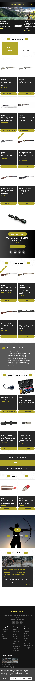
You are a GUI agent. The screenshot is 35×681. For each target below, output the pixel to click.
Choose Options (9, 94)
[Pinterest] (23, 252)
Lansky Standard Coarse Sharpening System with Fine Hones (26, 401)
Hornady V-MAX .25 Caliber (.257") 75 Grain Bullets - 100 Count (8, 502)
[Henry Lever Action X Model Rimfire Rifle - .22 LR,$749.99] (26, 177)
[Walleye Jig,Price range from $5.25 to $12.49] (8, 386)
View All (26, 649)
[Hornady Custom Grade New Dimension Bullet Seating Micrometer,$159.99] (26, 488)
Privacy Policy (14, 675)
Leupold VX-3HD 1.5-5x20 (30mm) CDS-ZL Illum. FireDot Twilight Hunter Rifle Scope (8, 438)
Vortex (26, 642)
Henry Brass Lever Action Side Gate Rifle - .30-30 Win (26, 155)
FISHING (15, 638)
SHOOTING (16, 641)
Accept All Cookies (25, 678)
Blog (3, 636)
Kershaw (26, 635)
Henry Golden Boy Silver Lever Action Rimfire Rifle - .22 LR (8, 192)
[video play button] (17, 530)
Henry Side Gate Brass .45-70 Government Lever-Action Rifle (8, 289)
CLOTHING (16, 645)
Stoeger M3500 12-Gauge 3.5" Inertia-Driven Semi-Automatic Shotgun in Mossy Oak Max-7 (26, 290)
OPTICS (15, 634)
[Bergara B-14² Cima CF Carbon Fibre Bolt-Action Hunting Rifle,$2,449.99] (8, 105)
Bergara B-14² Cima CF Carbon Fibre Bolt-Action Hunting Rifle (8, 119)
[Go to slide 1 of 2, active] (16, 512)
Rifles (10, 50)
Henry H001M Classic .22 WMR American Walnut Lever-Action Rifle (8, 326)
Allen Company (28, 645)
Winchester (27, 644)
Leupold (26, 631)
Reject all (13, 678)
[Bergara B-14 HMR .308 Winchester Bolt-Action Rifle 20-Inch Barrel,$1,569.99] (26, 105)
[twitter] (13, 622)
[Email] (15, 252)
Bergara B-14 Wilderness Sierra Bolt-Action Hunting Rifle (7, 83)
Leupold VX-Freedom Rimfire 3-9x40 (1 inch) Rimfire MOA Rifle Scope (26, 326)
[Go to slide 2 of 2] (19, 512)
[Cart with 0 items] (30, 4)
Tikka (25, 640)
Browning (27, 633)
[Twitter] (19, 252)
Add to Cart (9, 166)
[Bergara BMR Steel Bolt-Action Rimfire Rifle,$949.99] (26, 68)
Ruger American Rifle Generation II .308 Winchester (8, 155)
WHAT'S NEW (17, 647)
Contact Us (5, 634)
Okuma (26, 637)
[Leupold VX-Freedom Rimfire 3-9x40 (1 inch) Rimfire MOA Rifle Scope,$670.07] (26, 311)
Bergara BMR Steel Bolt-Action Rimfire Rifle (25, 82)
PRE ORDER (16, 652)
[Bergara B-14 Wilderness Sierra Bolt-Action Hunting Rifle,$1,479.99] (8, 68)
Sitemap (4, 638)
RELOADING (16, 640)
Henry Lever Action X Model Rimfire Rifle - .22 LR (25, 192)
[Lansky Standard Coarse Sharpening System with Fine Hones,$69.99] (26, 386)
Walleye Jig (5, 399)
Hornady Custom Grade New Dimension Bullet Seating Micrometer (26, 502)
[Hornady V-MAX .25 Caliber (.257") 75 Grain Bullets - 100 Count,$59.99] (8, 488)
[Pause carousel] (4, 18)
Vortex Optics (28, 647)
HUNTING (15, 636)
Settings (5, 678)
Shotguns (25, 50)
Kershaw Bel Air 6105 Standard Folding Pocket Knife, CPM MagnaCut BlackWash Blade (25, 438)
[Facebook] (11, 252)
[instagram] (21, 622)
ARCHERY (15, 643)
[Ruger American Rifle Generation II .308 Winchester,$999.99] (8, 141)
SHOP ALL (16, 650)
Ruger (26, 638)
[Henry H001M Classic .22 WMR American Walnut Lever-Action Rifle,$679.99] (8, 311)
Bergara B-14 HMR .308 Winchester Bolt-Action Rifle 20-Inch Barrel (26, 120)
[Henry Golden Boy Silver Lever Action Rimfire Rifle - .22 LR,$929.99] (8, 177)
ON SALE (15, 648)
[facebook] (17, 622)
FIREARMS (16, 633)
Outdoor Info (6, 633)
